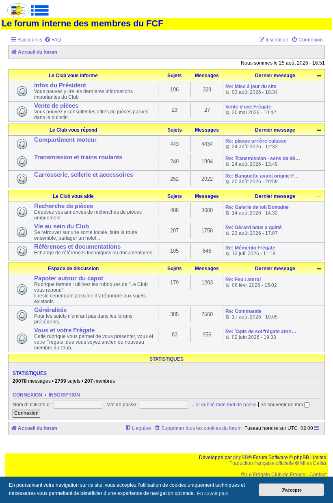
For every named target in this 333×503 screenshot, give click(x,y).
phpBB (240, 457)
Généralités (50, 310)
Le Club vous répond (73, 130)
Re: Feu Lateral (243, 279)
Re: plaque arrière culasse (256, 141)
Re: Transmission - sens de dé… (262, 158)
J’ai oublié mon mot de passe (224, 405)
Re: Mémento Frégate (250, 248)
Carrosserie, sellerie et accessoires (83, 174)
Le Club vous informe (73, 75)
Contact (318, 474)
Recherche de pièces (63, 206)
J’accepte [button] (291, 490)
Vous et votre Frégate (64, 330)
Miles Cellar (313, 463)
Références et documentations (77, 246)
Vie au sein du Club (61, 226)
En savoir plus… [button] (215, 493)
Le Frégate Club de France (275, 474)
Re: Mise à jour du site (251, 86)
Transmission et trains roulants (78, 157)
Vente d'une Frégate (248, 107)
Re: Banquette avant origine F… (262, 176)
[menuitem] (52, 40)
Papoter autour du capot (68, 278)
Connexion (27, 394)
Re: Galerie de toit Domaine (257, 207)
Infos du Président (60, 85)
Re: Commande (243, 311)
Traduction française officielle (261, 463)
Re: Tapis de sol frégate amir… (260, 331)
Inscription (64, 394)
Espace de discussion (73, 268)
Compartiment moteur (65, 140)
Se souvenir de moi (282, 405)
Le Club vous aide (73, 196)
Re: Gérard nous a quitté (253, 227)
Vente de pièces (56, 105)
